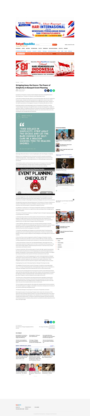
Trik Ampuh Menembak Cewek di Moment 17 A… (64, 223)
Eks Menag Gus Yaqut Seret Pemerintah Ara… (66, 145)
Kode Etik (18, 407)
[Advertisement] (45, 8)
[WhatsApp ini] (54, 90)
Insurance (60, 247)
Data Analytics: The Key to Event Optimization (34, 336)
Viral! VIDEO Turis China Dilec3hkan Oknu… (65, 227)
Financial (59, 244)
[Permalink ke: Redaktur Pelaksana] (17, 90)
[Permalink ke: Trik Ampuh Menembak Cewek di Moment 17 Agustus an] (65, 216)
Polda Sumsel (60, 242)
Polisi (59, 240)
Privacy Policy (28, 407)
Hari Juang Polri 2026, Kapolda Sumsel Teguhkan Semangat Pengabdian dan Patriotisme (58, 53)
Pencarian (55, 44)
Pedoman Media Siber (20, 409)
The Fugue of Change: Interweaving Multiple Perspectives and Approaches (35, 341)
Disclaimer (37, 407)
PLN (58, 249)
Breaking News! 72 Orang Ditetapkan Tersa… (63, 141)
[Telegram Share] (51, 90)
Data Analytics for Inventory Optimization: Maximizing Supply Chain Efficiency (21, 336)
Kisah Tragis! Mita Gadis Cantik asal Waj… (66, 150)
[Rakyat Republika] (25, 44)
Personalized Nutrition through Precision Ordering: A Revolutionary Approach (49, 336)
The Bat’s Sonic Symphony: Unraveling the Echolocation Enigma (21, 341)
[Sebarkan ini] (45, 90)
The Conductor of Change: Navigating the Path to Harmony (24, 327)
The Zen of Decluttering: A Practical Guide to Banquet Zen (48, 341)
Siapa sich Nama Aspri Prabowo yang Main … (66, 232)
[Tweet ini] (48, 90)
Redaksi (26, 409)
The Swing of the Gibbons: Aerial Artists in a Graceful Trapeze (47, 327)
